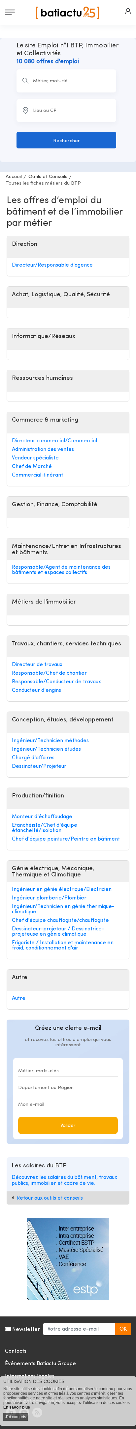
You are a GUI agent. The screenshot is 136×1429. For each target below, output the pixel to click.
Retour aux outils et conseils (50, 1198)
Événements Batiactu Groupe (40, 1363)
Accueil (14, 176)
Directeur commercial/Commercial (54, 441)
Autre (18, 998)
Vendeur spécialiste (35, 458)
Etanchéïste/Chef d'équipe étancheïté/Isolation (44, 828)
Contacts (15, 1351)
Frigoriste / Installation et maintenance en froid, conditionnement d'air (63, 945)
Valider (68, 1125)
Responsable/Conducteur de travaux (56, 682)
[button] (128, 11)
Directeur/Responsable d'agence (52, 265)
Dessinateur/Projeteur (39, 766)
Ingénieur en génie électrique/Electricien (62, 889)
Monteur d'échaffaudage (42, 816)
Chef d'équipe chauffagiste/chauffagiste (60, 920)
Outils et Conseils (47, 176)
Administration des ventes (43, 449)
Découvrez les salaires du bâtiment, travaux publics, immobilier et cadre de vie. (64, 1180)
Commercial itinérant (37, 475)
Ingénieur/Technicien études (46, 749)
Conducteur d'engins (36, 690)
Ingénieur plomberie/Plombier (49, 898)
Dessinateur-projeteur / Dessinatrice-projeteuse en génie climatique (58, 931)
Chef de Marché (32, 466)
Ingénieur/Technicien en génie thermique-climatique (63, 909)
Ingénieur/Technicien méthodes (50, 740)
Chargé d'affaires (33, 758)
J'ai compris (15, 1417)
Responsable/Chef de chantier (49, 673)
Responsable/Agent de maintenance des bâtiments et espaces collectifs (61, 570)
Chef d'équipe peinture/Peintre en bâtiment (66, 839)
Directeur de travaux (37, 664)
